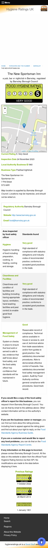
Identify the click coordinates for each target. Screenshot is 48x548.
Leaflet (24, 151)
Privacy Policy (10, 535)
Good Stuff (30, 544)
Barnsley (37, 66)
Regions (8, 526)
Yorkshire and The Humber (19, 66)
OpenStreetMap (33, 151)
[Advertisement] (24, 39)
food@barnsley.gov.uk (19, 220)
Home (3, 66)
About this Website (12, 531)
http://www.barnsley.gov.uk (24, 215)
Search (7, 521)
